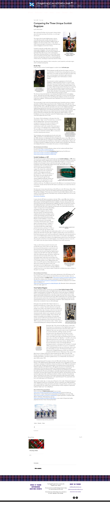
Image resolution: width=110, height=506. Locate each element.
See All (80, 437)
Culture (52, 13)
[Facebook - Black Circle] (74, 498)
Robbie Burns (38, 13)
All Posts (30, 13)
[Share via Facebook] (34, 427)
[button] (46, 6)
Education (65, 13)
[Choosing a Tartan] (36, 444)
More (71, 13)
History (43, 423)
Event (46, 13)
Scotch (58, 13)
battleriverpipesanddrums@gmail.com (75, 489)
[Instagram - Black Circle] (77, 498)
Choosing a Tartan (34, 450)
